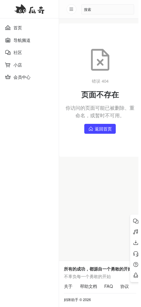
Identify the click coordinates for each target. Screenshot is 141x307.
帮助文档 (88, 286)
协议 (124, 286)
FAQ (108, 286)
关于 (68, 286)
